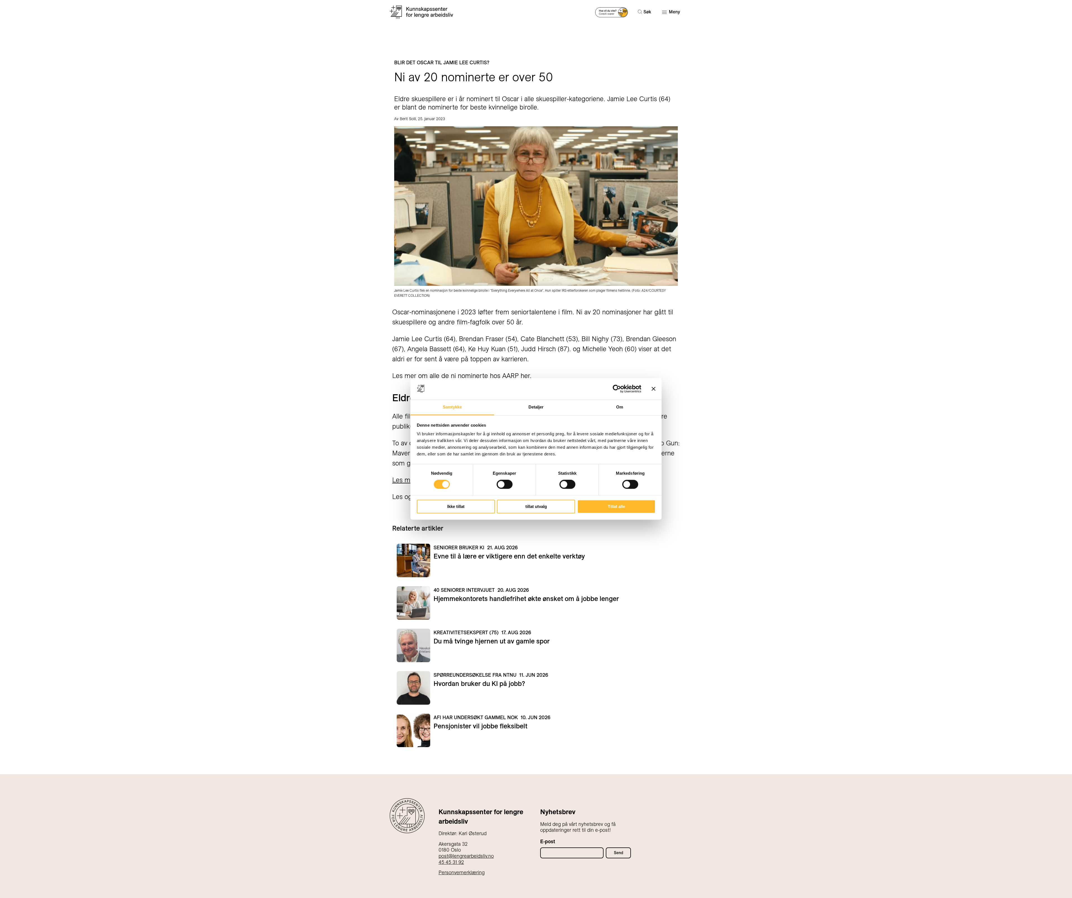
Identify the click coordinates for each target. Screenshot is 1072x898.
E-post (547, 841)
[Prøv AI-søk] (611, 11)
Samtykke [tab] (452, 407)
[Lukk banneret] (653, 389)
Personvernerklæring (462, 872)
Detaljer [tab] (536, 407)
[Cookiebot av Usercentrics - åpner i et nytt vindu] (616, 389)
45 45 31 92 (451, 862)
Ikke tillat (456, 506)
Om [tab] (619, 407)
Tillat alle (616, 506)
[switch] (505, 484)
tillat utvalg (536, 506)
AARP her (516, 375)
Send (618, 853)
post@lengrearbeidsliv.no (466, 856)
